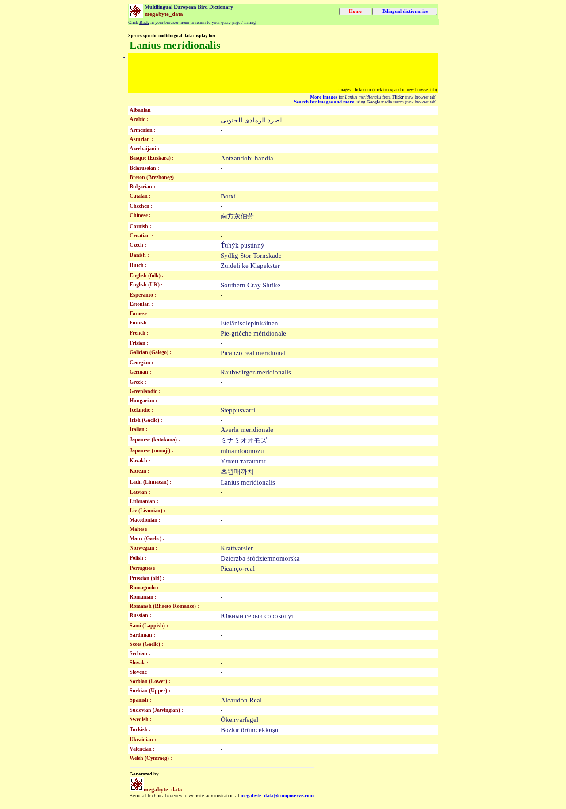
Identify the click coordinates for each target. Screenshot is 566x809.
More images (323, 97)
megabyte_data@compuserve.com (277, 795)
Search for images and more (324, 101)
